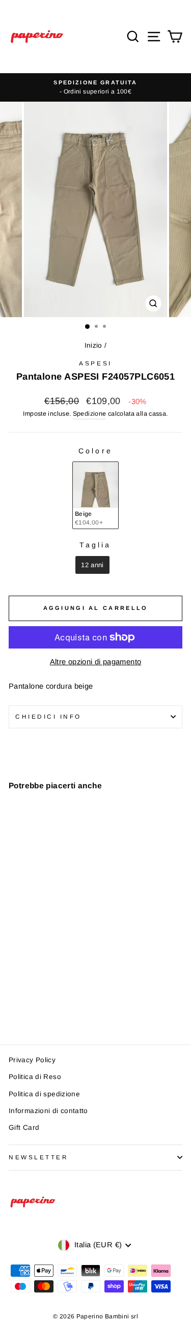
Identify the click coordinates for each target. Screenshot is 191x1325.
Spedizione (89, 413)
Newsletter (38, 1157)
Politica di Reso (35, 1077)
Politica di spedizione (44, 1094)
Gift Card (24, 1127)
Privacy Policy (32, 1060)
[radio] (95, 495)
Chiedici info (48, 716)
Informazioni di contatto (48, 1111)
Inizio (93, 345)
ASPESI (95, 363)
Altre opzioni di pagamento (96, 662)
